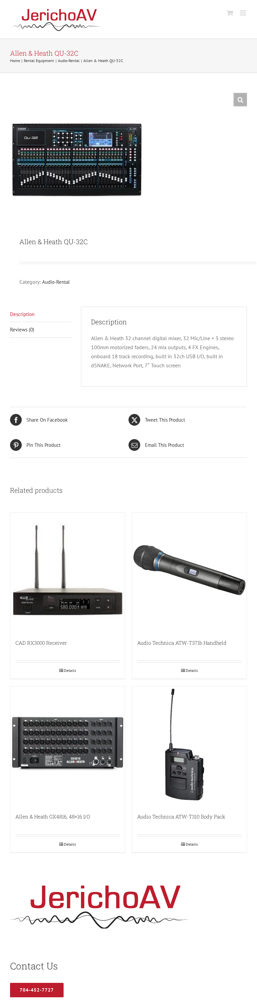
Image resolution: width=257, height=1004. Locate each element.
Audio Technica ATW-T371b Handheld (182, 642)
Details (70, 670)
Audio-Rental (56, 282)
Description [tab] (22, 314)
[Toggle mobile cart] (230, 12)
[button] (240, 99)
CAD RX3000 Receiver (41, 642)
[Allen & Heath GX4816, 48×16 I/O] (67, 743)
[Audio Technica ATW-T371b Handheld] (189, 570)
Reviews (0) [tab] (22, 329)
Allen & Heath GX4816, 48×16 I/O (52, 816)
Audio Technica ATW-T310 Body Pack (181, 816)
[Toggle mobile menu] (243, 12)
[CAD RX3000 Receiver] (67, 570)
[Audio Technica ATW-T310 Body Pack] (189, 743)
